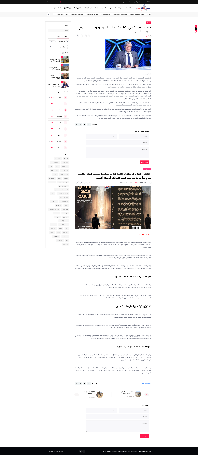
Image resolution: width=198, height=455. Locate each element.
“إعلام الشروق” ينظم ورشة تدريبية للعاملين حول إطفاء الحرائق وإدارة (133, 2)
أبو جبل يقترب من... (93, 14)
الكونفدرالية (51, 178)
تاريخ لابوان (58, 205)
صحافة (60, 229)
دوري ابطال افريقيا (64, 225)
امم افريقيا (54, 201)
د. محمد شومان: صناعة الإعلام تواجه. (54, 85)
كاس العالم (52, 229)
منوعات (97, 8)
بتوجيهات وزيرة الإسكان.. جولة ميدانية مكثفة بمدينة (89, 393)
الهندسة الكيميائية (64, 198)
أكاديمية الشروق (55, 163)
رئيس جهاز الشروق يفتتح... (80, 14)
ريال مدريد (54, 225)
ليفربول (51, 232)
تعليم (125, 8)
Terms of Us (51, 451)
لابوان (58, 232)
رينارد (67, 229)
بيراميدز (66, 205)
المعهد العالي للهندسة (63, 194)
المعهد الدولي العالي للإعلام (61, 190)
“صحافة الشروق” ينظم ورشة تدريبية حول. (54, 69)
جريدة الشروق (67, 8)
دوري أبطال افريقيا (64, 221)
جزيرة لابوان (65, 213)
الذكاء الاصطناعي (64, 174)
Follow (51, 42)
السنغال (66, 178)
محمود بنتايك (56, 236)
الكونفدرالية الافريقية (63, 182)
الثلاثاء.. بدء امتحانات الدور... (141, 14)
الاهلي (50, 167)
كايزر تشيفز (65, 232)
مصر (67, 240)
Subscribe (51, 47)
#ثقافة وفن (147, 169)
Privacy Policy (59, 451)
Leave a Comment (146, 383)
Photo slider (58, 159)
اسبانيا (57, 167)
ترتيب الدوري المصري (54, 209)
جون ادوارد (56, 213)
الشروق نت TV (77, 8)
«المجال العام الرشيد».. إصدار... (124, 14)
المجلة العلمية (57, 8)
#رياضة (148, 23)
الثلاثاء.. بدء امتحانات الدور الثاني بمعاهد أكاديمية (127, 393)
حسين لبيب (57, 217)
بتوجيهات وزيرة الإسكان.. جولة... (108, 14)
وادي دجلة (65, 244)
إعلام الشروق (65, 167)
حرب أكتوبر (65, 217)
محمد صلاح (65, 236)
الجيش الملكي (64, 170)
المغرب (52, 194)
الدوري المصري (54, 170)
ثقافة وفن (113, 8)
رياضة (119, 8)
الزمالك (55, 174)
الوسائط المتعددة (64, 201)
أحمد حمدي (65, 163)
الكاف (59, 178)
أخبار (130, 8)
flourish (66, 159)
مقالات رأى (104, 8)
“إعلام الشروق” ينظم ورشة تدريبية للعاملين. (54, 61)
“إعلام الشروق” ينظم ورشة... (64, 14)
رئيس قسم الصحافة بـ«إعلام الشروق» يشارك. (55, 77)
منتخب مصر (59, 240)
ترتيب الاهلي (65, 209)
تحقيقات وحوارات (88, 8)
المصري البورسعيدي (63, 186)
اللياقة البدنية (52, 182)
